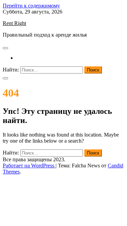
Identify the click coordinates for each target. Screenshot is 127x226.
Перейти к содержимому (31, 5)
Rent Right (14, 23)
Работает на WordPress (29, 165)
